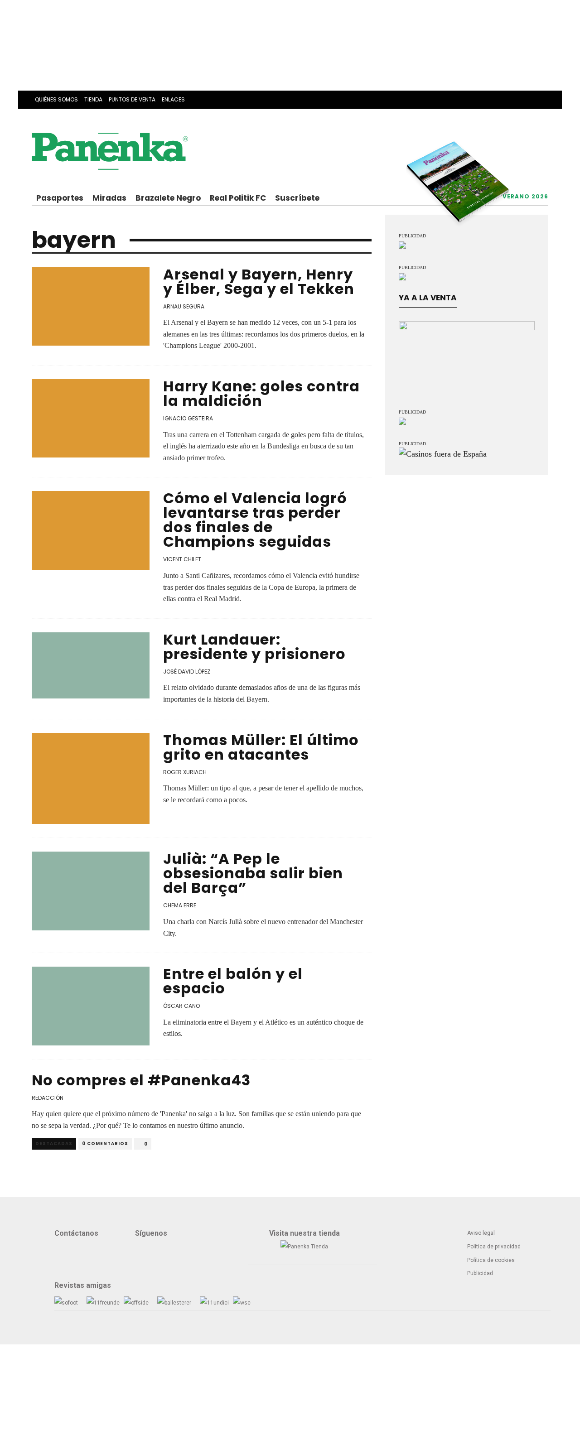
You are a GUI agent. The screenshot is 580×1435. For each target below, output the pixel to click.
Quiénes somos (56, 99)
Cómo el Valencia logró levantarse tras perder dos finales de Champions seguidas (255, 520)
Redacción (47, 1098)
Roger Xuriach (185, 772)
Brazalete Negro (168, 198)
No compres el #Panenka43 (141, 1080)
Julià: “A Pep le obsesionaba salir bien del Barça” (253, 873)
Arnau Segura (183, 306)
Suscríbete (297, 198)
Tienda (93, 99)
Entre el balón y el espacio (233, 980)
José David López (186, 671)
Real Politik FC (238, 198)
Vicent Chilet (182, 559)
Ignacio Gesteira (188, 418)
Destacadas (53, 1143)
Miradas (109, 198)
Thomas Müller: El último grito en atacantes (261, 747)
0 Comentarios (105, 1143)
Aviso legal (481, 1233)
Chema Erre (179, 905)
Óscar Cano (181, 1006)
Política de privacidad (494, 1246)
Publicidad (480, 1273)
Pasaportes (59, 198)
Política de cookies (491, 1260)
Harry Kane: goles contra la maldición (261, 393)
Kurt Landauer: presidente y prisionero (254, 646)
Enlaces (173, 99)
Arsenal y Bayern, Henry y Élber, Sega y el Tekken (258, 281)
